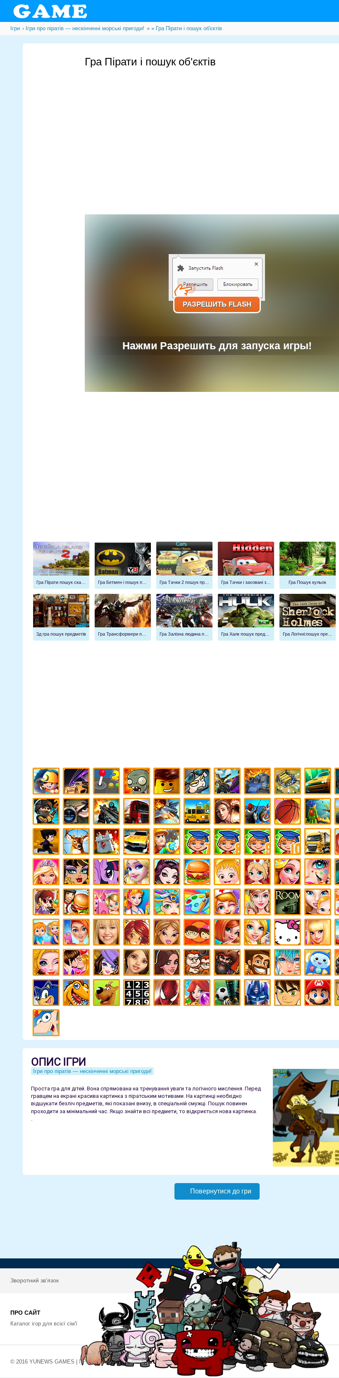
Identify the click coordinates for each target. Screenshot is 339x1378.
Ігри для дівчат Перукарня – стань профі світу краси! (168, 903)
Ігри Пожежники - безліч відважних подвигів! (168, 842)
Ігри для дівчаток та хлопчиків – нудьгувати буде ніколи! (198, 933)
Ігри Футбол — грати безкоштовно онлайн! (228, 993)
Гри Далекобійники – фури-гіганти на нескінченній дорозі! (137, 812)
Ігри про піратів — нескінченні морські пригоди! (228, 963)
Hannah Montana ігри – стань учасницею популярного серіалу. (107, 933)
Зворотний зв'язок (34, 1280)
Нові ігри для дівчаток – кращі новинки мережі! (228, 933)
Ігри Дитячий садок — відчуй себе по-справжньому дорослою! (47, 933)
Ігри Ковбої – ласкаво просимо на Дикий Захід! (258, 963)
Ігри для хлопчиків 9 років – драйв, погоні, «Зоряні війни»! (258, 842)
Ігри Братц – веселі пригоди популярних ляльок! (168, 933)
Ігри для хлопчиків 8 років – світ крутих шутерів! (228, 842)
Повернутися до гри (220, 1191)
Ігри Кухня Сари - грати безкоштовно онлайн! (47, 903)
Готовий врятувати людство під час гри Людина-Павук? (168, 993)
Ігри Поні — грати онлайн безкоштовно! (107, 872)
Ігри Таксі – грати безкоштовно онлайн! (198, 812)
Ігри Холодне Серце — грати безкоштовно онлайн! (137, 872)
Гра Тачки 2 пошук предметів (184, 565)
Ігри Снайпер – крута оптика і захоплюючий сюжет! (77, 812)
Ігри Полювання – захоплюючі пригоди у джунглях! (77, 842)
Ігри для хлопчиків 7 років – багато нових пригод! (198, 842)
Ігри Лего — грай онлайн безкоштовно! (168, 782)
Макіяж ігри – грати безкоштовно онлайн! (319, 872)
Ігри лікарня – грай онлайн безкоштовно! (258, 872)
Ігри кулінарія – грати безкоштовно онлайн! (77, 903)
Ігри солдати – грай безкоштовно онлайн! (47, 812)
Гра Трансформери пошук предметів (123, 617)
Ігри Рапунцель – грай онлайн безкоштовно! (288, 872)
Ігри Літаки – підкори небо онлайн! (168, 812)
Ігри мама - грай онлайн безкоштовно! (319, 903)
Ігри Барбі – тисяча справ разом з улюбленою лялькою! (47, 872)
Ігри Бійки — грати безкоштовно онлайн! (228, 782)
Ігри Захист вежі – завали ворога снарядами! (107, 842)
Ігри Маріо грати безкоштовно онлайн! (319, 993)
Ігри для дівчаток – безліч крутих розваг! (168, 963)
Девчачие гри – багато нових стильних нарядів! (107, 963)
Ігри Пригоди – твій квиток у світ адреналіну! (228, 812)
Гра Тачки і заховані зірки (246, 565)
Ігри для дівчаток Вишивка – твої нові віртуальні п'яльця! (258, 933)
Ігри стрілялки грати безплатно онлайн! (107, 812)
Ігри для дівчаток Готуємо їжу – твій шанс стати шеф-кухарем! (198, 872)
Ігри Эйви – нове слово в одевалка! (137, 963)
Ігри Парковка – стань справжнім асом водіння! (137, 842)
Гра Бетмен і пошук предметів (123, 565)
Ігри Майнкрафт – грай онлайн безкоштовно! (47, 782)
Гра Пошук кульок (307, 565)
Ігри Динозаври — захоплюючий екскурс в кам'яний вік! (77, 993)
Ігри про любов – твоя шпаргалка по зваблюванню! (77, 963)
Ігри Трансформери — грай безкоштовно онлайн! (258, 993)
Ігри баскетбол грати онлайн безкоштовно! (288, 812)
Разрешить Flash (217, 304)
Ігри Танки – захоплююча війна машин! (258, 782)
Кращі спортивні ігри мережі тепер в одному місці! (47, 842)
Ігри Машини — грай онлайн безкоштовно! (319, 782)
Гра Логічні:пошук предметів (307, 617)
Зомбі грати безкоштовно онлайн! (137, 782)
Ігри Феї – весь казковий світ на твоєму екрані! (258, 903)
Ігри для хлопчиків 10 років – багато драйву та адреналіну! (288, 842)
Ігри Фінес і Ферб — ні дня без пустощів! (47, 1024)
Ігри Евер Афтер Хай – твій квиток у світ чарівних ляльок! (168, 872)
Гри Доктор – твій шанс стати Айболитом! (228, 903)
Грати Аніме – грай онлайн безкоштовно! (288, 963)
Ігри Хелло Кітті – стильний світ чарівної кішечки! (288, 933)
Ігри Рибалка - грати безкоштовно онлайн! (258, 812)
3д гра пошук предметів (61, 617)
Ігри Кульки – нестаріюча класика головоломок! (198, 993)
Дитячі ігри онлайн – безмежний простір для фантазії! (319, 963)
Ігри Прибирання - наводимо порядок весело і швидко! (137, 903)
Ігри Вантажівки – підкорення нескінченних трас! (319, 842)
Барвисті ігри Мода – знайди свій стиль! (77, 933)
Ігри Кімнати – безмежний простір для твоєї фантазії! (288, 903)
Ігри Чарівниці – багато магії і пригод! (137, 933)
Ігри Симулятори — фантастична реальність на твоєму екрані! (107, 782)
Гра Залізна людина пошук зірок (184, 617)
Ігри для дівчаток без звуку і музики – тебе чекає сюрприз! (319, 933)
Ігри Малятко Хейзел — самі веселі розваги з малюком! (228, 872)
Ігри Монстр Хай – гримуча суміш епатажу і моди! (77, 872)
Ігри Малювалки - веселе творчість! (198, 903)
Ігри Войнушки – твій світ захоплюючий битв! (198, 782)
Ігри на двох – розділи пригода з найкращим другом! (198, 963)
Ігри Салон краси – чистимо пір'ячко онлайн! (47, 963)
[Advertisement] (217, 475)
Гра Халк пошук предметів (246, 617)
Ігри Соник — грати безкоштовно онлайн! (47, 993)
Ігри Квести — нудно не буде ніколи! (319, 812)
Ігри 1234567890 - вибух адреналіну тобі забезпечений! (137, 993)
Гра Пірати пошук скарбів (61, 565)
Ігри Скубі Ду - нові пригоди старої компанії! (107, 993)
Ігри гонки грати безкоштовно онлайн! (77, 782)
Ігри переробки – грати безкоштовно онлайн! (107, 903)
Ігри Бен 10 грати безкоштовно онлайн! (288, 993)
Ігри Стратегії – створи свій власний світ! (288, 782)
